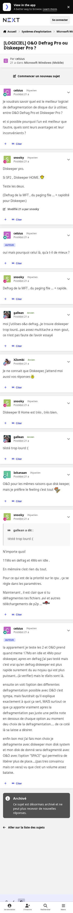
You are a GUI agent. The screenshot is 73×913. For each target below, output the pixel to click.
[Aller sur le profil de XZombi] (7, 361)
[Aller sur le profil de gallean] (7, 314)
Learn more (8, 7)
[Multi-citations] (5, 143)
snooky (19, 157)
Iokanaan (20, 473)
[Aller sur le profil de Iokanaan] (7, 474)
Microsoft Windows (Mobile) (44, 63)
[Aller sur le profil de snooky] (7, 159)
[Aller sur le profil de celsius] (6, 61)
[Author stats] (68, 92)
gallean (19, 313)
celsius (20, 59)
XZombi (19, 360)
